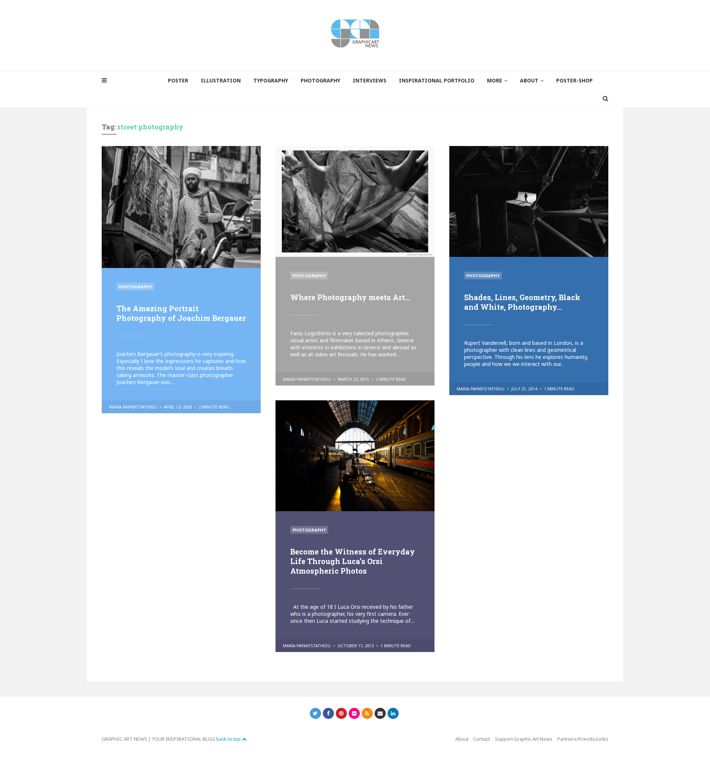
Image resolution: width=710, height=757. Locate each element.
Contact (481, 739)
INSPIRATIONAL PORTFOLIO (436, 80)
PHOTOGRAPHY (320, 80)
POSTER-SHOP (574, 80)
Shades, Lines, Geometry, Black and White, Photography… (522, 302)
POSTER (178, 80)
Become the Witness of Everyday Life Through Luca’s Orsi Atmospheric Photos (352, 561)
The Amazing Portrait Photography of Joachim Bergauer (181, 313)
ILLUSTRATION (221, 80)
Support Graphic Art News (523, 739)
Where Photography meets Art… (350, 297)
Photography (135, 286)
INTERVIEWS (369, 80)
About (462, 739)
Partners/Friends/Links (582, 739)
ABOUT (529, 80)
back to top (229, 739)
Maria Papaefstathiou (133, 407)
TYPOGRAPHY (270, 80)
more (494, 80)
